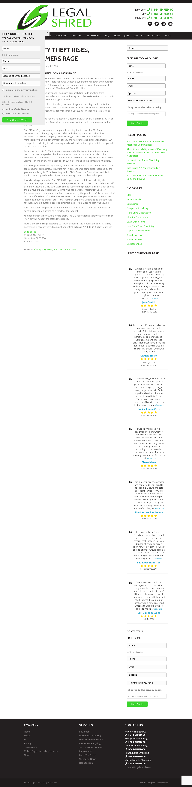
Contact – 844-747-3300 (147, 35)
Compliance (132, 203)
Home (27, 731)
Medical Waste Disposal (17, 109)
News (168, 35)
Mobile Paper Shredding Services (41, 751)
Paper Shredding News (65, 249)
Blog (129, 194)
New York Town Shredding (140, 225)
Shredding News (135, 239)
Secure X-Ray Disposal (90, 747)
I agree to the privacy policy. (145, 107)
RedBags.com (86, 762)
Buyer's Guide (134, 199)
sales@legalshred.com (139, 767)
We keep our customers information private (143, 114)
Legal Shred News (136, 221)
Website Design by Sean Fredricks (154, 782)
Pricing (76, 35)
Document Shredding (90, 735)
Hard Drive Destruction (139, 212)
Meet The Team (87, 754)
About (27, 735)
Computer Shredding (137, 208)
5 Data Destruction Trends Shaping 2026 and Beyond (145, 177)
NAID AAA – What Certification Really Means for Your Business (145, 143)
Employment (85, 751)
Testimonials (93, 35)
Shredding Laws (135, 234)
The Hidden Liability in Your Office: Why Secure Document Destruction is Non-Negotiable (147, 152)
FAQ (107, 35)
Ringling (153, 309)
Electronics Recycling (90, 743)
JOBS (126, 35)
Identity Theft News (43, 249)
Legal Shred (30, 231)
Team (117, 35)
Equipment (62, 35)
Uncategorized (134, 243)
